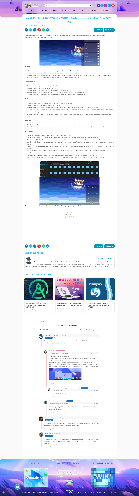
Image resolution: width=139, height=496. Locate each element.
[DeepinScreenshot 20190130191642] (65, 379)
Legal (106, 492)
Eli (50, 350)
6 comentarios (47, 25)
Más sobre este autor (104, 258)
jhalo (60, 308)
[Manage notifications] (3, 492)
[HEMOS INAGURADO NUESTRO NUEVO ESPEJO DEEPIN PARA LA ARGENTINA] (100, 289)
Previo (99, 30)
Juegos (45, 10)
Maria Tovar (52, 401)
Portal (35, 10)
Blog (65, 10)
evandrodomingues (50, 335)
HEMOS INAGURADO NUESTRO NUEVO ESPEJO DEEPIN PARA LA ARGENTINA (98, 305)
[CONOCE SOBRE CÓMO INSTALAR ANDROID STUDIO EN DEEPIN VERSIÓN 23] (38, 289)
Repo (99, 492)
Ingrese (42, 321)
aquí (74, 472)
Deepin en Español (27, 492)
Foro (55, 10)
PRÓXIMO (108, 30)
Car (27, 25)
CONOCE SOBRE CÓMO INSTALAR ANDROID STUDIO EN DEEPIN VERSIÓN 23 (37, 305)
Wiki (74, 10)
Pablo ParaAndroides (59, 388)
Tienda (84, 10)
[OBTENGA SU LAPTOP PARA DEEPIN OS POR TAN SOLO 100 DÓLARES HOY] (69, 289)
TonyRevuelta (48, 418)
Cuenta (106, 10)
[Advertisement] (69, 231)
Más (95, 10)
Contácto (114, 492)
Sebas (29, 310)
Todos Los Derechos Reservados (49, 492)
